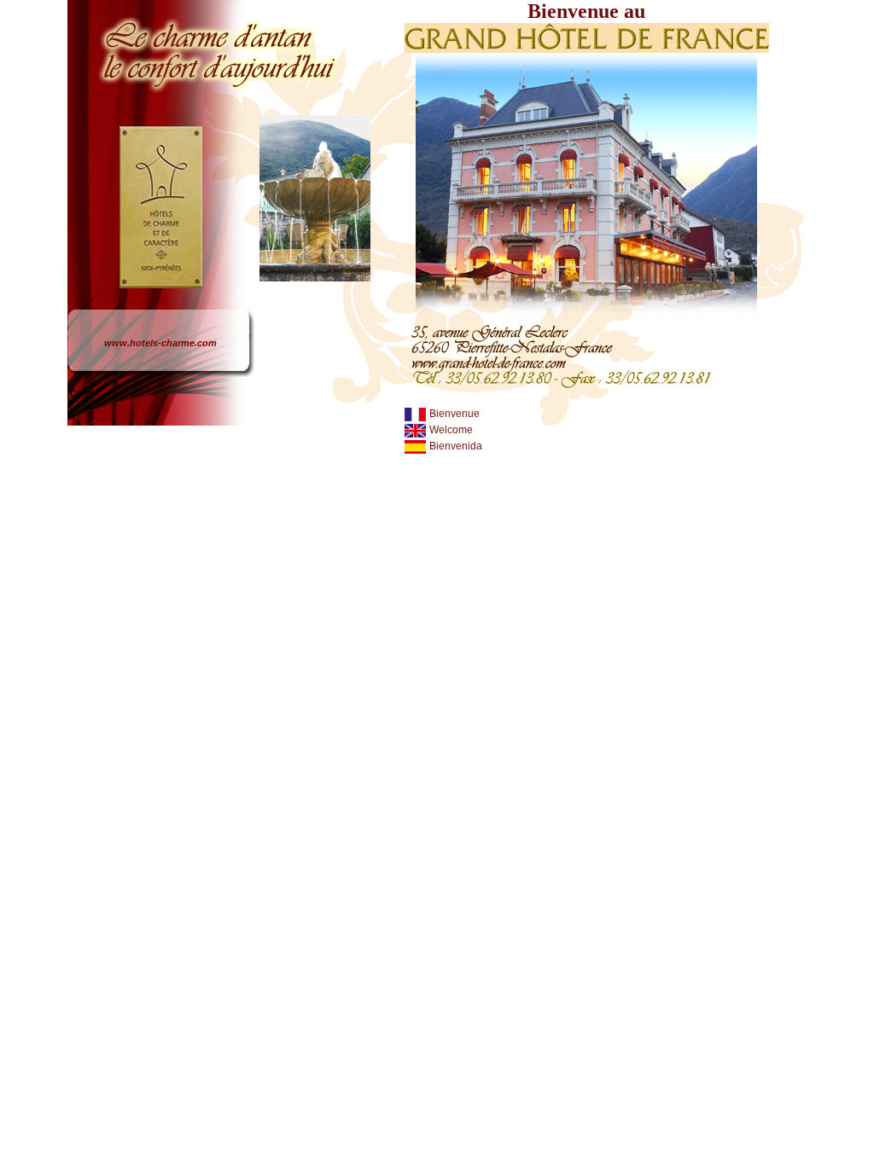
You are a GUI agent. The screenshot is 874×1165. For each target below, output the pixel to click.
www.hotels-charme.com (160, 343)
